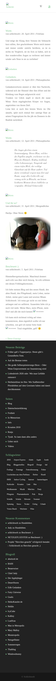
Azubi (46, 460)
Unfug (35, 504)
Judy (10, 528)
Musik (22, 489)
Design (39, 465)
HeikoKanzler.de (15, 602)
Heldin (11, 606)
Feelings (10, 470)
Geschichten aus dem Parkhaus (18, 475)
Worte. (9, 30)
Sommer (37, 499)
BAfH (10, 564)
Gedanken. (11, 77)
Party (39, 489)
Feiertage (19, 470)
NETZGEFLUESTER (18, 537)
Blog (10, 403)
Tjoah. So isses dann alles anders (22, 437)
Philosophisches (43, 80)
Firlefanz (40, 34)
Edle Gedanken (14, 587)
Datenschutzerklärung (17, 408)
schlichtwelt (14, 34)
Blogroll (30, 465)
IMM (9, 479)
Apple (38, 460)
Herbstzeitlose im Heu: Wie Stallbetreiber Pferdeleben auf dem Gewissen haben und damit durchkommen (29, 386)
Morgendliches (42, 206)
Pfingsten (10, 494)
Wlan (32, 509)
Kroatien (20, 484)
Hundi (43, 475)
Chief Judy (12, 573)
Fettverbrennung (32, 470)
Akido (31, 460)
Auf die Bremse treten (17, 360)
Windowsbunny (14, 654)
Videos (11, 446)
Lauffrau (12, 621)
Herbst (35, 475)
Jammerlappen (42, 479)
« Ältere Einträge (13, 339)
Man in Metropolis (16, 626)
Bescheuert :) (12, 266)
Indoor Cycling (19, 479)
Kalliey (11, 616)
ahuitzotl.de (13, 559)
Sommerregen (14, 644)
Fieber (43, 470)
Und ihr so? (11, 203)
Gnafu (10, 597)
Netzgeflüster (13, 640)
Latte (28, 484)
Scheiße (10, 499)
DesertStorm (13, 583)
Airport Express (20, 460)
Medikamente (12, 489)
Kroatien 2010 (14, 427)
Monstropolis (13, 635)
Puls (33, 494)
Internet (31, 479)
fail (46, 465)
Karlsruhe (10, 484)
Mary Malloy (13, 630)
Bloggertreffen (19, 465)
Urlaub (43, 504)
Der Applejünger (15, 578)
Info (10, 422)
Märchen (31, 489)
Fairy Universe (14, 592)
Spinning (10, 504)
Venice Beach (12, 509)
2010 (9, 460)
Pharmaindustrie (23, 494)
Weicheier (23, 509)
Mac (35, 484)
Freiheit (11, 413)
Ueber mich (13, 441)
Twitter (26, 504)
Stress (19, 504)
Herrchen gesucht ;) (32, 546)
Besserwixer (13, 568)
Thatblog (12, 649)
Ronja (10, 432)
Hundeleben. (27, 523)
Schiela (18, 499)
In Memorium (14, 418)
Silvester (27, 499)
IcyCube (11, 611)
